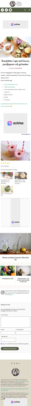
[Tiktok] (6, 10)
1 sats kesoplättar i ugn (10, 84)
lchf (21, 381)
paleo (26, 381)
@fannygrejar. (12, 293)
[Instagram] (2, 10)
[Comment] (19, 363)
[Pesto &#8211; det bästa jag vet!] (7, 189)
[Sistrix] (25, 10)
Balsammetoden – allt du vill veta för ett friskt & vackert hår (23, 280)
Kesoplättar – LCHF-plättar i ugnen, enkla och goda (20, 181)
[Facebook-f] (14, 363)
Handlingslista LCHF (7, 278)
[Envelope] (10, 10)
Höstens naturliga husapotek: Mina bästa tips (15, 258)
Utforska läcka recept (7, 388)
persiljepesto (11, 87)
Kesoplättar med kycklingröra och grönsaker (5, 181)
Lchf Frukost (18, 68)
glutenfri (17, 381)
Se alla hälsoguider (19, 388)
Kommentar (5, 315)
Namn (2, 329)
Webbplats (4, 336)
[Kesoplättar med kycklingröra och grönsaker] (7, 175)
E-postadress (19, 329)
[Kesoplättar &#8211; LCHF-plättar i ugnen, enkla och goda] (21, 175)
